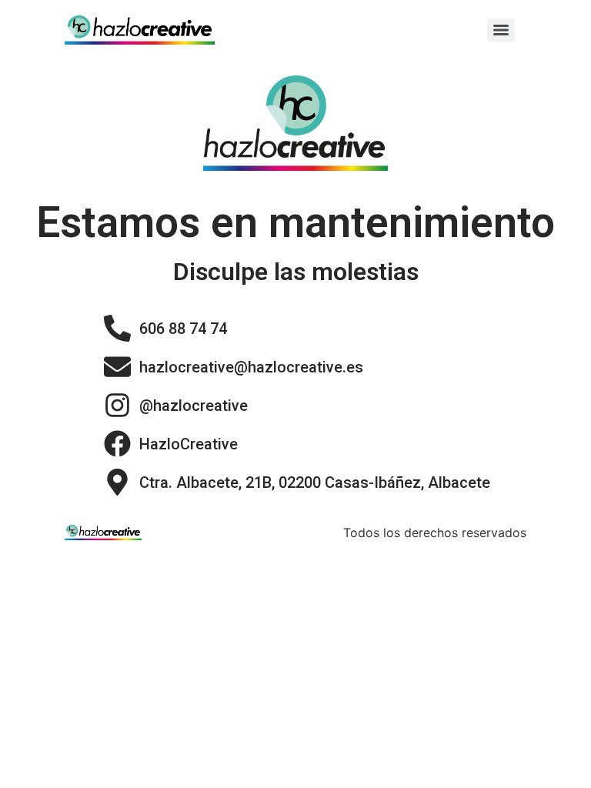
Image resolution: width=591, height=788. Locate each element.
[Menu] (501, 30)
